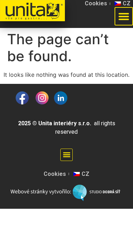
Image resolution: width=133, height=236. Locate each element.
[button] (66, 155)
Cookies (96, 3)
